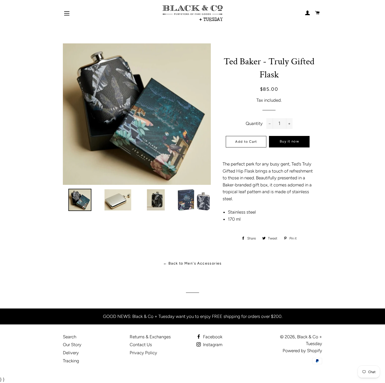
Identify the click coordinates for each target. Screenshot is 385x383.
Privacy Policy (143, 352)
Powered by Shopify (302, 350)
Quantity (254, 123)
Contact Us (141, 344)
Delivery (71, 352)
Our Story (72, 344)
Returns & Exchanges (150, 336)
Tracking (71, 360)
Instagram (212, 344)
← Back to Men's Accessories (192, 263)
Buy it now (289, 141)
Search (69, 336)
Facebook (212, 336)
